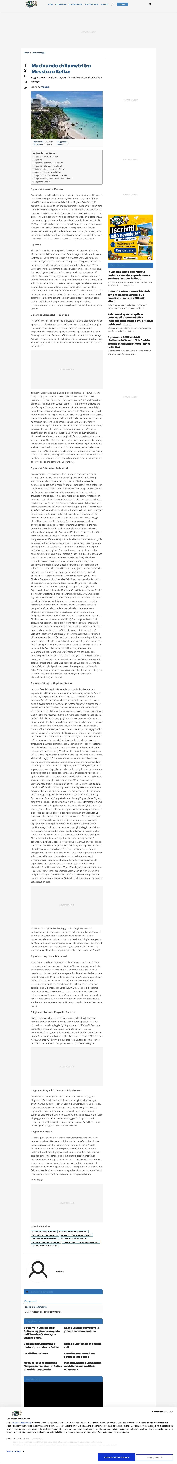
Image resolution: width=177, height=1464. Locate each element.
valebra (45, 86)
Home (26, 52)
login (36, 1311)
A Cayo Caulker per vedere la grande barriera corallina (81, 1329)
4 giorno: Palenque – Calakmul (48, 166)
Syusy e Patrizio (91, 4)
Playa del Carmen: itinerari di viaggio (80, 1242)
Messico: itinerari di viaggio (74, 1239)
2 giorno (38, 159)
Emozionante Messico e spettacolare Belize (79, 1355)
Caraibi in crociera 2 (36, 1353)
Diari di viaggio (75, 4)
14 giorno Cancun (42, 181)
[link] (25, 87)
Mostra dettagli (14, 1451)
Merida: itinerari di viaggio (45, 1239)
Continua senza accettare (163, 1411)
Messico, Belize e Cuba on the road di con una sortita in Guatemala (82, 1366)
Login (122, 4)
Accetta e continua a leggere (116, 1457)
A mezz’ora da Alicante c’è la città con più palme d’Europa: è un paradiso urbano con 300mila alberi (129, 296)
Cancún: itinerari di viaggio (45, 1235)
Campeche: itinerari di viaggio (73, 1232)
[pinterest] (25, 76)
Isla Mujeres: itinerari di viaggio (76, 1235)
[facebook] (25, 64)
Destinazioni (61, 4)
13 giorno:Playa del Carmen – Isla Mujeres (53, 178)
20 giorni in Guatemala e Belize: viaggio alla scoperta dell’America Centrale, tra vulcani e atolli (42, 1332)
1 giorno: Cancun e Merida (46, 156)
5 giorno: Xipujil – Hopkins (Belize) (49, 169)
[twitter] (25, 70)
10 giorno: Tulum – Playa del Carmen (51, 175)
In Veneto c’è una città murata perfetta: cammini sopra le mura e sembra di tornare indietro (129, 275)
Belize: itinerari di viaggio (44, 1232)
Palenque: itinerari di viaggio (46, 1242)
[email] (25, 81)
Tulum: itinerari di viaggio (44, 1246)
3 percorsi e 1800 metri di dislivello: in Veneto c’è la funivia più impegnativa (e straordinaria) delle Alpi (129, 341)
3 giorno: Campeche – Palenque (48, 162)
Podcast (104, 4)
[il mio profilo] (113, 4)
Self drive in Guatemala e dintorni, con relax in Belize (41, 1345)
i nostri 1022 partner (22, 1423)
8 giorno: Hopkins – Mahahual (47, 172)
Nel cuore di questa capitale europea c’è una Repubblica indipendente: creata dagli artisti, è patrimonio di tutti (130, 319)
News (50, 4)
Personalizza (153, 1457)
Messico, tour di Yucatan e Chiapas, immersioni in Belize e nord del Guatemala (43, 1366)
